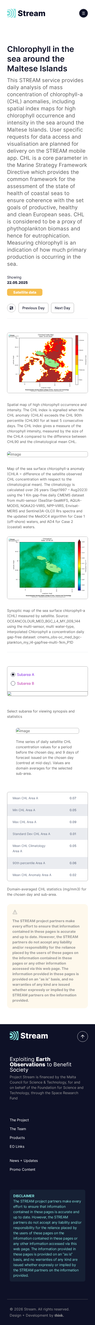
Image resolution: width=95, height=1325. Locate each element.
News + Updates (24, 1160)
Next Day (62, 308)
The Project (19, 1120)
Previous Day (33, 308)
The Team (18, 1129)
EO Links (17, 1146)
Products (17, 1137)
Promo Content (22, 1169)
